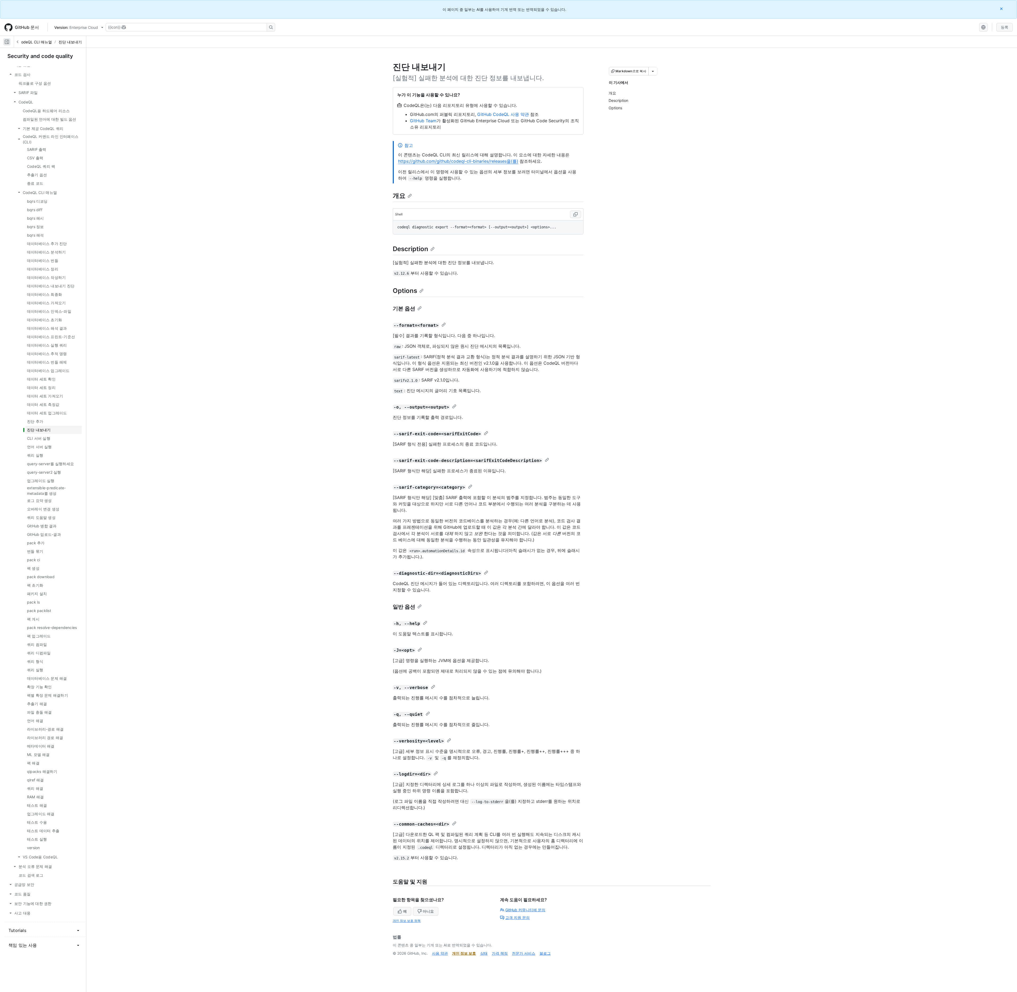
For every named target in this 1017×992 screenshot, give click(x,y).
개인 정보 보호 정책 (407, 921)
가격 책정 (500, 953)
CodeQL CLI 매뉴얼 (35, 42)
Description (410, 249)
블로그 (545, 953)
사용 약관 (440, 953)
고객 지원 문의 (517, 917)
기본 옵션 (404, 308)
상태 (484, 953)
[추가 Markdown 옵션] (652, 71)
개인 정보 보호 (464, 953)
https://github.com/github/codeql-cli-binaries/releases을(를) (458, 161)
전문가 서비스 (523, 953)
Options (405, 291)
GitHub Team (423, 120)
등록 (1004, 27)
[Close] (1002, 9)
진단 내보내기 (70, 42)
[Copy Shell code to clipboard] (575, 214)
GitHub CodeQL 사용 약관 (503, 114)
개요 (399, 196)
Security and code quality (40, 56)
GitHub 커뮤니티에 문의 (525, 910)
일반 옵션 (404, 607)
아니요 (428, 911)
